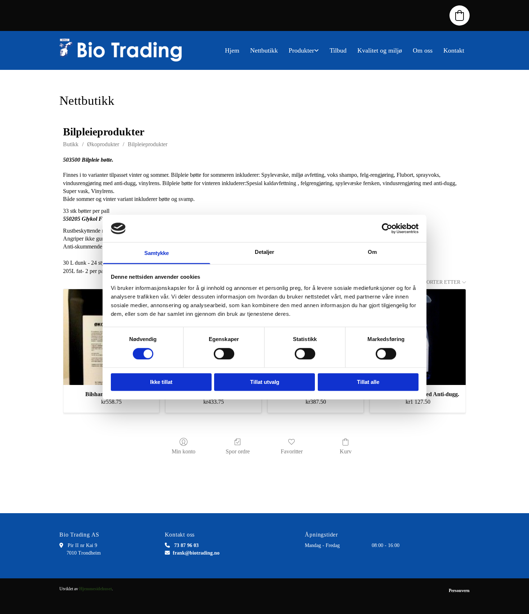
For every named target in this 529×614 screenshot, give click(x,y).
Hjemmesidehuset (95, 588)
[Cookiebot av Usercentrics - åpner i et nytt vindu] (387, 228)
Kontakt (453, 50)
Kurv (346, 451)
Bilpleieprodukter (147, 144)
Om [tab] (372, 252)
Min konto (183, 451)
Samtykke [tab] (156, 253)
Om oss (423, 50)
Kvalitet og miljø (379, 50)
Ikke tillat (161, 382)
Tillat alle (368, 382)
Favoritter (292, 451)
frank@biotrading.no (196, 553)
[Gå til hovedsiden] (124, 50)
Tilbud (338, 50)
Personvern (459, 590)
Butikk (70, 144)
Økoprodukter (103, 144)
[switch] (224, 353)
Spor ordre (238, 451)
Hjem (232, 50)
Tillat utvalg (264, 382)
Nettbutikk (264, 50)
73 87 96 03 (186, 545)
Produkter (301, 50)
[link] (303, 50)
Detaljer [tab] (265, 252)
